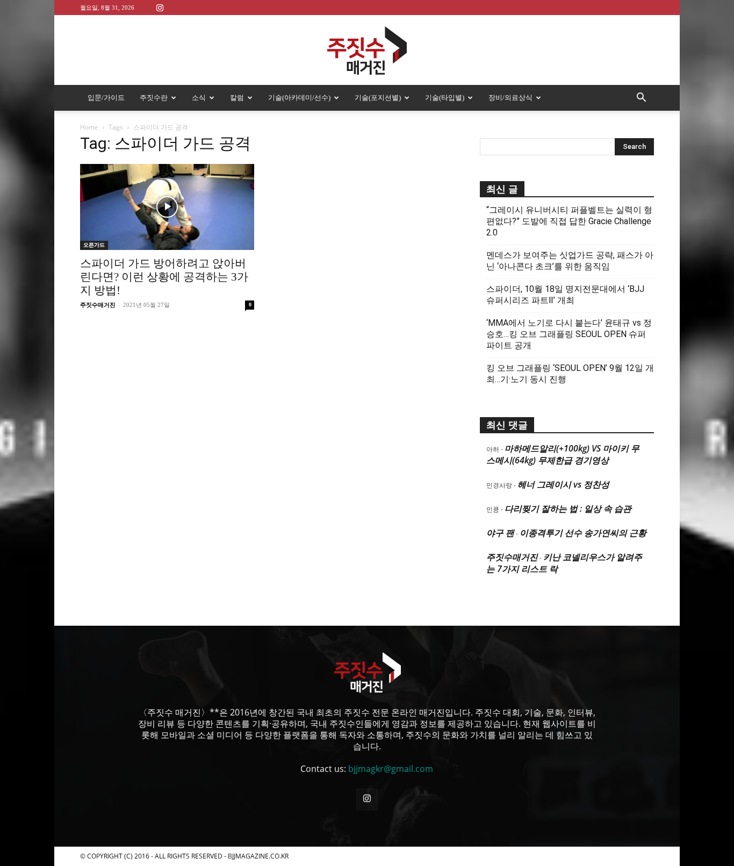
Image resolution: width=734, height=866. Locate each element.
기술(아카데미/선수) (299, 98)
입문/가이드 (106, 98)
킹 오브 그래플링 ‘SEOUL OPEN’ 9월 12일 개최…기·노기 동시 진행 (570, 373)
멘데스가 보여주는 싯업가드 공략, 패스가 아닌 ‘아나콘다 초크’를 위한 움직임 (569, 260)
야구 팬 (500, 533)
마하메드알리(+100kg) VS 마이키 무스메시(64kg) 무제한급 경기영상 (562, 454)
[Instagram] (160, 7)
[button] (641, 98)
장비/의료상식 (510, 98)
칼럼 (237, 98)
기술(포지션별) (378, 98)
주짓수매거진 (98, 305)
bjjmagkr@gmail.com (390, 769)
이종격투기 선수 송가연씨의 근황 (583, 533)
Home (89, 127)
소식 (199, 98)
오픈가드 (94, 245)
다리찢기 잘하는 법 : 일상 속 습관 (568, 508)
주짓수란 (154, 98)
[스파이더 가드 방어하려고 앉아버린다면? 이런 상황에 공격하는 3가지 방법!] (167, 207)
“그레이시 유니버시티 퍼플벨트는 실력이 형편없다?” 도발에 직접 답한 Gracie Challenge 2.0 (569, 221)
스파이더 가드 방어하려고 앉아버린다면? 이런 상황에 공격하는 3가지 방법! (164, 277)
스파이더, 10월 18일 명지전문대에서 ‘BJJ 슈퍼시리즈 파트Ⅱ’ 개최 (565, 294)
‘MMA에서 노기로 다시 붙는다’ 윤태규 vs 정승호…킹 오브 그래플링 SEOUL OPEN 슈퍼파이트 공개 (569, 334)
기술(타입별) (444, 98)
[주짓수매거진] (367, 50)
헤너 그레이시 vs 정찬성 (563, 484)
